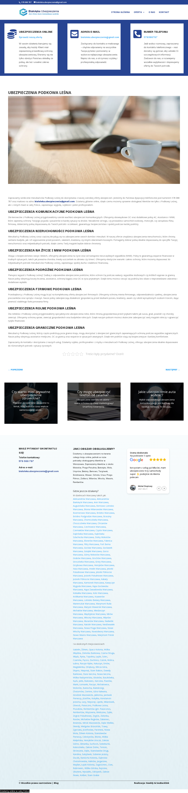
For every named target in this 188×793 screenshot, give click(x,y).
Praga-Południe (89, 467)
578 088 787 (26, 2)
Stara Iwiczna (89, 674)
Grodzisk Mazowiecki (83, 695)
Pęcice (86, 660)
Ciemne (88, 691)
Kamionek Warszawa (94, 582)
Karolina (77, 754)
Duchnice (94, 660)
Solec (104, 656)
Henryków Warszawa (104, 565)
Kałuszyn (98, 663)
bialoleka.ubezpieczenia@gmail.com (100, 37)
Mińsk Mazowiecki (91, 722)
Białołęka (102, 467)
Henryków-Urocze (92, 740)
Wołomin (77, 688)
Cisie (110, 764)
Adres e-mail (90, 31)
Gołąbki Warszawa (93, 551)
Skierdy (76, 726)
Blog (56, 783)
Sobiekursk (104, 743)
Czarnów (77, 660)
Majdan (76, 764)
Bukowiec (89, 681)
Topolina (90, 656)
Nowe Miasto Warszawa (84, 635)
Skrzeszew (78, 750)
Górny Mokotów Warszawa (97, 554)
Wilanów (93, 478)
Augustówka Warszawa (84, 505)
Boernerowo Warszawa (84, 512)
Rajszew (103, 768)
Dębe (86, 750)
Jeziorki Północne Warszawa (86, 579)
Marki (75, 684)
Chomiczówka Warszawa (96, 519)
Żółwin (84, 649)
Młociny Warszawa (93, 617)
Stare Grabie (93, 775)
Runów (76, 719)
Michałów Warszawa (83, 610)
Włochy (101, 478)
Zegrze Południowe (82, 715)
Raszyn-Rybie (86, 663)
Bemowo (94, 471)
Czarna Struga (107, 653)
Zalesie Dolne (92, 747)
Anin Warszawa (101, 502)
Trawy (104, 726)
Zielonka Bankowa (91, 653)
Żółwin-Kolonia (86, 733)
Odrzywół (96, 771)
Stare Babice (96, 670)
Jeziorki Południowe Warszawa (98, 575)
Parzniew (98, 729)
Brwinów (77, 722)
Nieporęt (85, 670)
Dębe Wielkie (107, 722)
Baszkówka (108, 677)
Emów (106, 663)
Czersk (103, 660)
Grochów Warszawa (101, 558)
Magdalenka (79, 667)
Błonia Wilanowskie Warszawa (98, 509)
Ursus (103, 474)
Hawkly (150, 783)
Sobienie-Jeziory (100, 754)
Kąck (75, 681)
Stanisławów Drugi (99, 750)
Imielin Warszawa (97, 568)
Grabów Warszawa (82, 558)
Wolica (110, 660)
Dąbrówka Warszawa (83, 533)
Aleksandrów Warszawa (84, 499)
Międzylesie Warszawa (94, 614)
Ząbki (109, 712)
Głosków (97, 677)
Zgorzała (77, 729)
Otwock (76, 705)
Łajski (98, 656)
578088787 (150, 37)
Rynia (82, 656)
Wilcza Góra (101, 667)
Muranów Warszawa (94, 621)
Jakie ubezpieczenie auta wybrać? (157, 393)
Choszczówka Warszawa (84, 523)
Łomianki (83, 684)
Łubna (76, 663)
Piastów (108, 681)
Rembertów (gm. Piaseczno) (96, 709)
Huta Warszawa (80, 568)
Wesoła (109, 478)
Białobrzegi (98, 688)
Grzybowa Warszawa (83, 565)
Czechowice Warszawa (95, 526)
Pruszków (77, 709)
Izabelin (76, 649)
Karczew (99, 681)
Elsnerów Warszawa (93, 540)
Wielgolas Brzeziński (90, 726)
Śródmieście (78, 474)
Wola (109, 467)
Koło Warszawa (100, 593)
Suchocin (94, 743)
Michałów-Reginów (90, 719)
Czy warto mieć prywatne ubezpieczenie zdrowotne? (31, 394)
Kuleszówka (78, 747)
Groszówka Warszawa (83, 561)
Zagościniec (101, 764)
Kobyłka (95, 698)
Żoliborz (84, 478)
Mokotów (77, 467)
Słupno (76, 670)
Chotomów (78, 691)
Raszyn (92, 684)
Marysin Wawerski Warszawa (98, 607)
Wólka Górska (91, 768)
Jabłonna (98, 695)
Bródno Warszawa (105, 512)
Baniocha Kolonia (88, 757)
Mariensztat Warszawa (84, 603)
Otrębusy (90, 667)
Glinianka (84, 743)
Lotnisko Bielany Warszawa (97, 600)
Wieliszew (101, 712)
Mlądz (76, 656)
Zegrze (96, 715)
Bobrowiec (78, 768)
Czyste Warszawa (104, 530)
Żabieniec (104, 719)
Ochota (96, 474)
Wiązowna (90, 712)
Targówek (103, 471)
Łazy (84, 701)
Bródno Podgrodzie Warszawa (87, 516)
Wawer (88, 474)
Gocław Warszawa (93, 547)
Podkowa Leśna (100, 705)
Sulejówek (87, 754)
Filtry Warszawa (91, 544)
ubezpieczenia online (35, 31)
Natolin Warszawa (92, 624)
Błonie (98, 736)
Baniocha (87, 688)
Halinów (92, 761)
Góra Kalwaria (100, 691)
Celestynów (88, 736)
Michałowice (103, 684)
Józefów (86, 698)
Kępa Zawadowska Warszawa (98, 589)
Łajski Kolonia (87, 764)
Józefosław (88, 729)
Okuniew (77, 771)
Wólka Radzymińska (82, 677)
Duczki (76, 757)
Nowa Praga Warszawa (95, 628)
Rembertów (78, 482)
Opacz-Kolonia (96, 649)
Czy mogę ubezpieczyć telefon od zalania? (94, 393)
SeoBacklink (162, 783)
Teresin (103, 747)
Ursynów (77, 471)
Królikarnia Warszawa (83, 596)
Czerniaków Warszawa (83, 530)
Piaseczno (86, 705)
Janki (81, 681)
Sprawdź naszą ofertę (30, 37)
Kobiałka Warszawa (82, 593)
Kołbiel (83, 775)
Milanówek (109, 701)
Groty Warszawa (103, 561)
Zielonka (104, 715)
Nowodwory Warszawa (103, 631)
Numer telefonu (156, 31)
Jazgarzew (102, 761)
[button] (164, 488)
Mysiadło (86, 771)
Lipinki (100, 701)
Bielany (85, 471)
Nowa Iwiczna (103, 674)
